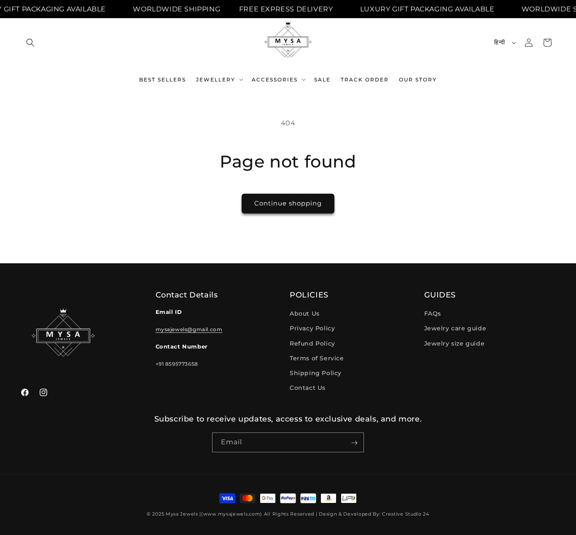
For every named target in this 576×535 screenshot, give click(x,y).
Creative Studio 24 (405, 514)
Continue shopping (288, 203)
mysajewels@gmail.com (189, 329)
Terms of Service (317, 358)
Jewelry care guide (455, 328)
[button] (30, 42)
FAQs (432, 314)
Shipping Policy (316, 373)
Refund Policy (312, 343)
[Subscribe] (354, 443)
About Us (305, 314)
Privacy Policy (312, 328)
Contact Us (308, 388)
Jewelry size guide (454, 343)
